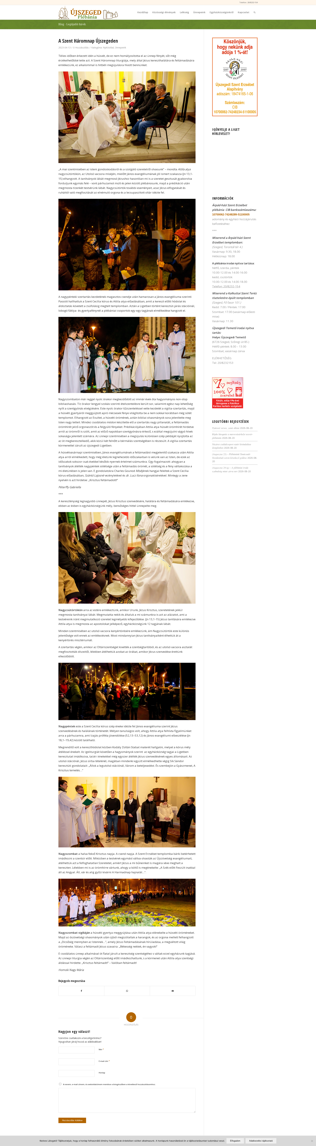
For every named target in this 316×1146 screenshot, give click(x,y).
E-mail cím (104, 1061)
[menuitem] (142, 12)
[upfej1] (88, 12)
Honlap (102, 1072)
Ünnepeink (120, 47)
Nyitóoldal (108, 47)
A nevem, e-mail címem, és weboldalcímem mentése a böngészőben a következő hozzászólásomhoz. (109, 1084)
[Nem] (312, 1141)
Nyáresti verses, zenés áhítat (225, 428)
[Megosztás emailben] (172, 991)
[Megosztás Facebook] (81, 991)
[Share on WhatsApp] (127, 991)
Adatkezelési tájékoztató (261, 1141)
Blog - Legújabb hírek (72, 24)
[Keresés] (254, 12)
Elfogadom (235, 1141)
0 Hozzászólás (81, 47)
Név (101, 1049)
